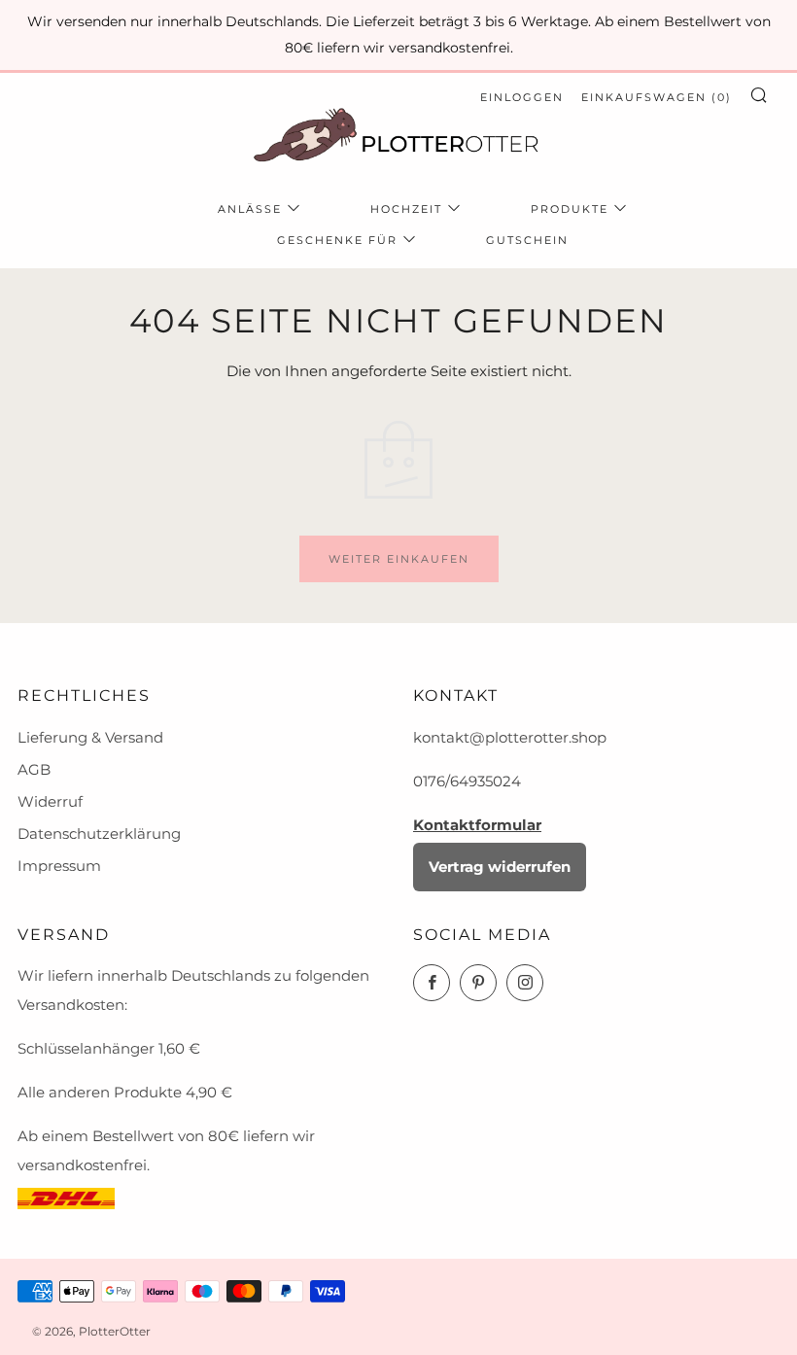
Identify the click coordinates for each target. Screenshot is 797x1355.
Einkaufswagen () (656, 97)
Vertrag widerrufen (500, 866)
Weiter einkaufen (399, 559)
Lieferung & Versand (90, 737)
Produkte (569, 209)
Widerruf (50, 801)
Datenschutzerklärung (99, 833)
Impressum (59, 865)
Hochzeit (406, 209)
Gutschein (527, 240)
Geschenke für (337, 240)
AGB (34, 769)
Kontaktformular (477, 825)
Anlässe (250, 209)
